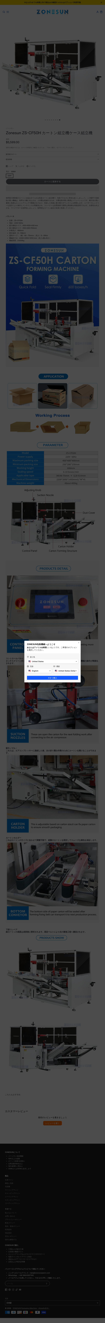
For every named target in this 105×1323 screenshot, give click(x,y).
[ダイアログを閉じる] (78, 642)
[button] (52, 661)
